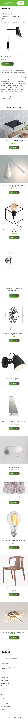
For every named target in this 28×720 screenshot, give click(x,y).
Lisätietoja (7, 64)
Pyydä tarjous (21, 3)
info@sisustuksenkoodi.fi (7, 672)
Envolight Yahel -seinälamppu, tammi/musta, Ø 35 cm (14, 334)
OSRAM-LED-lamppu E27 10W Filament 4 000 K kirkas (14, 540)
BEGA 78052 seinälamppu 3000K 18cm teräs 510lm (14, 422)
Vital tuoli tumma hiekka (14, 589)
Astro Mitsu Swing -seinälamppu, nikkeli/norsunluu (14, 466)
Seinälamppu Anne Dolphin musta (14, 378)
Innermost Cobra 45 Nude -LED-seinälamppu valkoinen (14, 185)
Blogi (2, 698)
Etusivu (3, 21)
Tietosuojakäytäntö (6, 706)
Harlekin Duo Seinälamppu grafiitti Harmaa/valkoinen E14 (14, 289)
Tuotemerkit (4, 686)
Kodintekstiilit (4, 680)
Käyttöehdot (4, 703)
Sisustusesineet (5, 683)
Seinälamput (17, 54)
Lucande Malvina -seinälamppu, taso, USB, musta (14, 141)
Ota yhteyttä (4, 701)
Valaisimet (10, 54)
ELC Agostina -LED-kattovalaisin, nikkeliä (14, 632)
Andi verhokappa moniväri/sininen (14, 497)
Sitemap (3, 709)
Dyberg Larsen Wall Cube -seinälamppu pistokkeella (14, 230)
